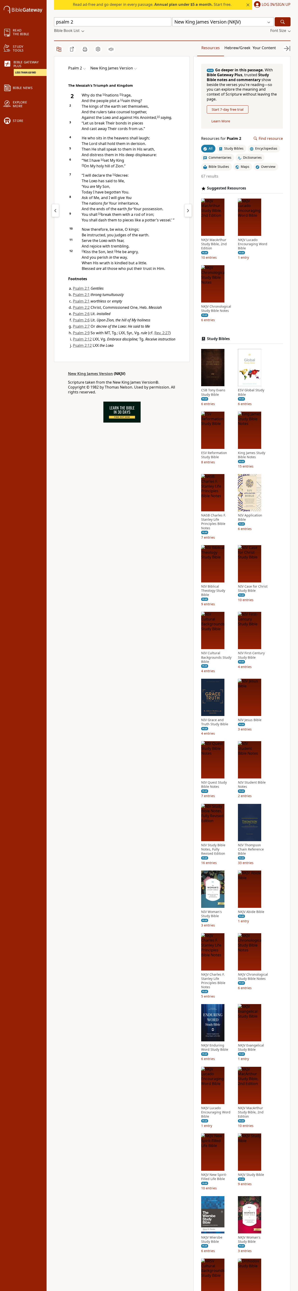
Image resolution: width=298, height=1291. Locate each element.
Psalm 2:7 (81, 326)
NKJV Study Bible (251, 1175)
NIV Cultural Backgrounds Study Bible (216, 657)
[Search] (283, 21)
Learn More (220, 121)
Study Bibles (218, 338)
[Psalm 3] (188, 210)
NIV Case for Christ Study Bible (253, 588)
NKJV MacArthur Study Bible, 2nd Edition (214, 244)
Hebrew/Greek (237, 47)
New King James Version (90, 373)
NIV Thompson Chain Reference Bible (251, 849)
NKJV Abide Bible (251, 912)
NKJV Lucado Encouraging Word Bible (252, 244)
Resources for (221, 138)
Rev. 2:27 (161, 332)
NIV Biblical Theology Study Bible (213, 590)
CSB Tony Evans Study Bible (213, 392)
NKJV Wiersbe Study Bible (211, 1239)
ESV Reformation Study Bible (214, 455)
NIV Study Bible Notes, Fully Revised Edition (213, 849)
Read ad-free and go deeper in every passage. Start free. (152, 4)
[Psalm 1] (55, 210)
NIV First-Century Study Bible (251, 655)
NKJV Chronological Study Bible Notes (216, 308)
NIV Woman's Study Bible (211, 914)
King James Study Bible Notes (251, 455)
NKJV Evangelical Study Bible (251, 1047)
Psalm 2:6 (81, 313)
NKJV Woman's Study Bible (249, 1239)
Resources (210, 47)
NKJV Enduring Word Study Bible (214, 1047)
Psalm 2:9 (81, 332)
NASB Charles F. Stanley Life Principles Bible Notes (213, 521)
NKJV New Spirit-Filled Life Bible (214, 1177)
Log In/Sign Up (276, 4)
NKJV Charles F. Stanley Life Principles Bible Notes (213, 980)
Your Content (264, 47)
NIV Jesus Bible (249, 720)
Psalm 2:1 (81, 288)
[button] (271, 5)
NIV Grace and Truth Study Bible (214, 722)
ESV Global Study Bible (251, 392)
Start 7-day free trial (228, 109)
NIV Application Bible (250, 517)
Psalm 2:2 (81, 307)
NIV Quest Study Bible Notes (214, 784)
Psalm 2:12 (82, 339)
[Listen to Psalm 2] (111, 49)
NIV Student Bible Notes (252, 784)
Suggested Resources (226, 188)
